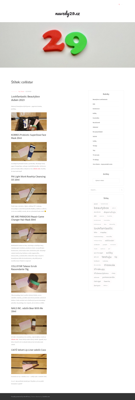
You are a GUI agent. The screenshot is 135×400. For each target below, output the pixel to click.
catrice (114, 208)
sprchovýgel (98, 253)
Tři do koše (96, 155)
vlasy (113, 273)
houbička (109, 216)
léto (95, 232)
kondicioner (97, 220)
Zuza (22, 91)
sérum (96, 257)
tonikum (97, 261)
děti (95, 216)
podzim (105, 244)
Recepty (95, 132)
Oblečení (95, 127)
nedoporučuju (98, 240)
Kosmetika (96, 118)
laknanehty (112, 224)
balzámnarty (104, 204)
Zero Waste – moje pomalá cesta (102, 164)
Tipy (94, 150)
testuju (106, 256)
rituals (95, 248)
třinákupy (99, 269)
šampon (97, 285)
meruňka (109, 236)
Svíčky (95, 141)
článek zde (37, 169)
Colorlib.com (46, 396)
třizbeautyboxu (101, 273)
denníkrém (97, 212)
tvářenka (105, 261)
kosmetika (107, 220)
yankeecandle (108, 277)
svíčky (109, 252)
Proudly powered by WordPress (20, 396)
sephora (102, 248)
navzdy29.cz (67, 13)
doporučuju (110, 212)
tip (115, 257)
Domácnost (96, 109)
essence (102, 216)
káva (105, 224)
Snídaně (100, 132)
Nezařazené (96, 122)
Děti (94, 104)
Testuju (95, 146)
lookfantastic (103, 228)
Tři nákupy (96, 160)
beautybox (101, 207)
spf (109, 248)
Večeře (95, 136)
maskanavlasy (98, 236)
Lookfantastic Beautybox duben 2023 (25, 98)
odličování (109, 240)
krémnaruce (97, 224)
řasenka (107, 281)
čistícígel (97, 281)
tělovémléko (97, 265)
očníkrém (97, 244)
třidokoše (109, 265)
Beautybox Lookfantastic (100, 99)
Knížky (95, 113)
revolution (113, 244)
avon (96, 204)
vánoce (96, 277)
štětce (105, 285)
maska (103, 232)
